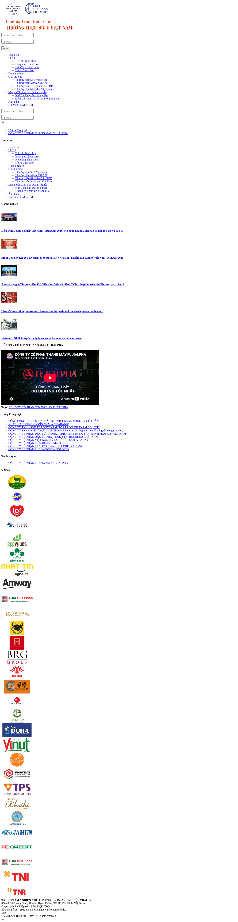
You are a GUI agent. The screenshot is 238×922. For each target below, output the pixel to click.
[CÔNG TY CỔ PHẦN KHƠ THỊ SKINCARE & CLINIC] (17, 809)
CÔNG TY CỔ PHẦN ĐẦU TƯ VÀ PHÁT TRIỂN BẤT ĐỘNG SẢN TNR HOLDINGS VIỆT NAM (67, 433)
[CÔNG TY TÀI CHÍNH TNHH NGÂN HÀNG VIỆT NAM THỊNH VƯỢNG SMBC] (17, 853)
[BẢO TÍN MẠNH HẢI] (17, 648)
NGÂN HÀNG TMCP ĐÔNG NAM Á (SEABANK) (38, 424)
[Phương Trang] (17, 604)
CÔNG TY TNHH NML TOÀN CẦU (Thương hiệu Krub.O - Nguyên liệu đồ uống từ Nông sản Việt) (65, 430)
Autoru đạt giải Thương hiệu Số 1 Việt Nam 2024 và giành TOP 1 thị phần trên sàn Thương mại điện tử (62, 284)
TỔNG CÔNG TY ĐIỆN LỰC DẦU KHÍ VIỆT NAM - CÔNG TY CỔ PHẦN (53, 421)
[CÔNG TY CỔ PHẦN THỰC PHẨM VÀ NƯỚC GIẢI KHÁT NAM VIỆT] (17, 750)
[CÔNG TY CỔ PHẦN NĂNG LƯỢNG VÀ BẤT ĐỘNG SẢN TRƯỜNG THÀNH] (17, 721)
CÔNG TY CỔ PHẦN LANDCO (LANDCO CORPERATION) (45, 446)
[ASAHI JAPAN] (17, 707)
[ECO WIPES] (17, 546)
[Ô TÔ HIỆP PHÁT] (17, 502)
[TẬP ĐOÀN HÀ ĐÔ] (17, 677)
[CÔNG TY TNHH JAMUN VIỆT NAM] (17, 838)
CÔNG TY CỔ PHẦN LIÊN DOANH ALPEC (35, 443)
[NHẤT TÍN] (17, 575)
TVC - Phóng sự (17, 130)
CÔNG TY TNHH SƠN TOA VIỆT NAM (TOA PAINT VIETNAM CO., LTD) (54, 427)
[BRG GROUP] (17, 663)
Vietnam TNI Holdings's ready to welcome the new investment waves (41, 338)
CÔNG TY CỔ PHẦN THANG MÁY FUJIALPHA (38, 133)
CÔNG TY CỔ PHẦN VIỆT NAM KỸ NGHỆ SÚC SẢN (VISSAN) (48, 439)
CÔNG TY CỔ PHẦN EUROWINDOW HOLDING (38, 449)
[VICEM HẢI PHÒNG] (17, 619)
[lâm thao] (17, 561)
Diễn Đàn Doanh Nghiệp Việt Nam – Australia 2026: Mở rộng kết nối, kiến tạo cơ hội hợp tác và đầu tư (62, 230)
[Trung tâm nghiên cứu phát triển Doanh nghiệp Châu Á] (27, 14)
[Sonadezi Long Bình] (17, 531)
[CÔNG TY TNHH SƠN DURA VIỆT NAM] (17, 736)
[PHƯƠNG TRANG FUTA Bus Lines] (17, 867)
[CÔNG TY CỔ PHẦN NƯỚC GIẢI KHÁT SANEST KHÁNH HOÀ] (17, 824)
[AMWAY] (17, 590)
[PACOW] (17, 488)
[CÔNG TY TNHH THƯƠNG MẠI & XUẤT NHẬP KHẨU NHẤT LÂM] (17, 765)
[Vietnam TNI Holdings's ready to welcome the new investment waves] (9, 331)
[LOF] (17, 517)
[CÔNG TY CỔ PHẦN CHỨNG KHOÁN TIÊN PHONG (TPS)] (17, 794)
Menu (5, 48)
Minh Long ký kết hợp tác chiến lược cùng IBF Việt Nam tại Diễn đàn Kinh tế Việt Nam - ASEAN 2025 (62, 257)
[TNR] (17, 897)
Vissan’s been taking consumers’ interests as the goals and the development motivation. (52, 311)
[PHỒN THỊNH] (17, 692)
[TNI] (17, 882)
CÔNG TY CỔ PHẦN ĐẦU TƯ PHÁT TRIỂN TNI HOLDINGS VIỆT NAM (53, 436)
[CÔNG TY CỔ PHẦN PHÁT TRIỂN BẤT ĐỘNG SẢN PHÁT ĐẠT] (17, 780)
